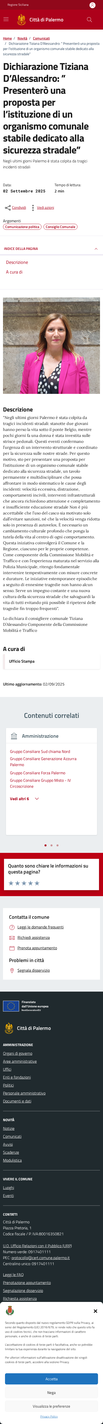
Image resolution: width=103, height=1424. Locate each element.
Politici (8, 1085)
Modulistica (12, 1160)
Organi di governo (17, 1053)
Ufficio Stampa (21, 661)
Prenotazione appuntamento (27, 1283)
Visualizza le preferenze (51, 1406)
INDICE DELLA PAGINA (21, 248)
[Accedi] (93, 5)
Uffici (7, 1069)
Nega (51, 1392)
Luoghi (8, 1188)
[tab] (45, 845)
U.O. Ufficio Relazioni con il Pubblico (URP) (37, 1246)
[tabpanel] (51, 784)
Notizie (8, 1128)
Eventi (8, 1195)
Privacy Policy (49, 1416)
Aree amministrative (20, 1061)
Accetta (52, 1379)
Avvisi (8, 1144)
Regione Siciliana (18, 4)
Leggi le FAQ (13, 1275)
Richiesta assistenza (20, 1298)
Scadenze (11, 1152)
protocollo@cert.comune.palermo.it (41, 1258)
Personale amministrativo (24, 1093)
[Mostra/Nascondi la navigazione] (6, 19)
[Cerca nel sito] (90, 20)
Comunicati (12, 1136)
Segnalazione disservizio (23, 1290)
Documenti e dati (17, 1101)
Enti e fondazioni (17, 1077)
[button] (95, 1310)
